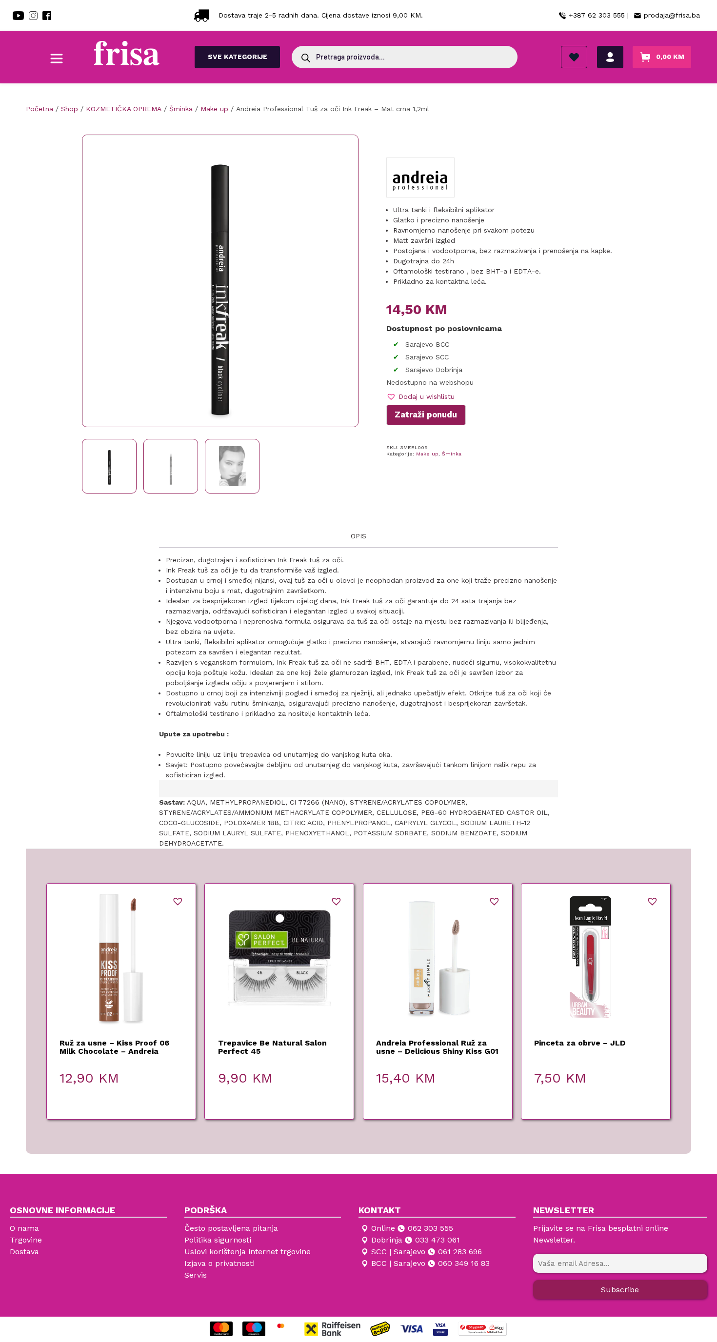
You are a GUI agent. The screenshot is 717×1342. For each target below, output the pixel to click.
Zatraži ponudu (426, 414)
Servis (195, 1275)
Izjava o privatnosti (219, 1263)
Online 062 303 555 (412, 1228)
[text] (358, 667)
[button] (420, 397)
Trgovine (26, 1239)
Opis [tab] (358, 536)
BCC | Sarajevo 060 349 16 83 (430, 1263)
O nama (24, 1228)
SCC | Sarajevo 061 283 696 (426, 1251)
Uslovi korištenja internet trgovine (247, 1251)
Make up (427, 454)
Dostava (24, 1251)
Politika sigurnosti (217, 1239)
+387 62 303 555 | (599, 15)
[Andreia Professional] (420, 180)
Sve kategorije (237, 56)
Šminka (451, 454)
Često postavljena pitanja (231, 1228)
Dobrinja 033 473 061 (415, 1239)
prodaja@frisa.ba (672, 15)
